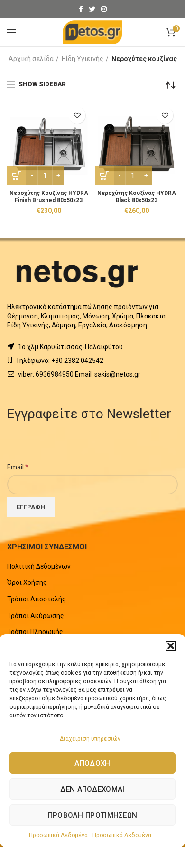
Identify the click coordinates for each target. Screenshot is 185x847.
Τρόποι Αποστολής (36, 599)
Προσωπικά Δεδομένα (58, 835)
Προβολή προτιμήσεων (93, 815)
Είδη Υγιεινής (82, 58)
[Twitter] (92, 9)
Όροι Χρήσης (27, 582)
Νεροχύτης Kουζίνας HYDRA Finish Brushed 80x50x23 (48, 196)
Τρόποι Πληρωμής (35, 631)
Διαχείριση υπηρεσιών (90, 738)
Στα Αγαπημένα (77, 115)
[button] (171, 646)
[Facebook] (81, 9)
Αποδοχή (92, 763)
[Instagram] (104, 9)
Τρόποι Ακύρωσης (35, 615)
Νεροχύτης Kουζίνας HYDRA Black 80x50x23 (136, 196)
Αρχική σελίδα (31, 58)
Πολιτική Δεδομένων (39, 566)
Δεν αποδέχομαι (92, 789)
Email (17, 466)
